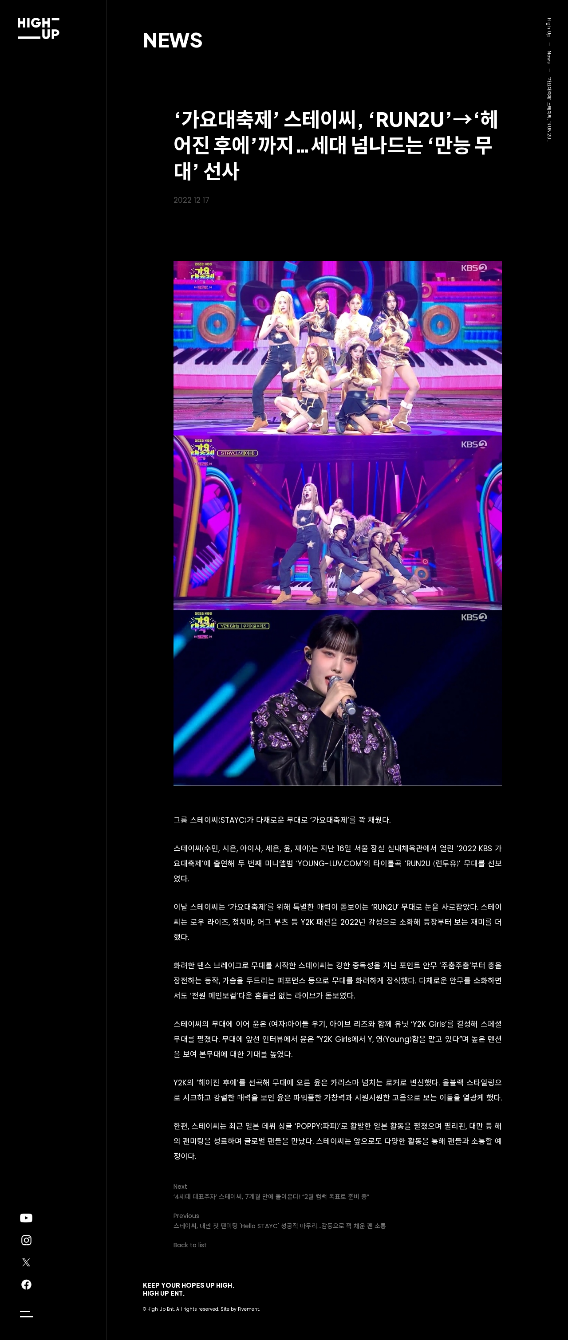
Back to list (190, 1245)
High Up (549, 28)
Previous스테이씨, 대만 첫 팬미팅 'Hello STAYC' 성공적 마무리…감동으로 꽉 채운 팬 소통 (280, 1220)
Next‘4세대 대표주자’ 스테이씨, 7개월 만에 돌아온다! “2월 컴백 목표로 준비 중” (271, 1191)
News (173, 39)
